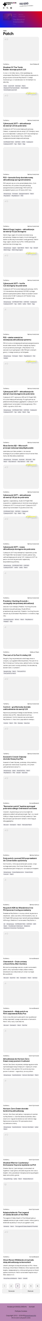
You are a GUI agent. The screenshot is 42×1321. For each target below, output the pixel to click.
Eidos (5, 86)
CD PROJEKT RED (9, 142)
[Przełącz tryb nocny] (11, 8)
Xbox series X (21, 461)
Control (6, 723)
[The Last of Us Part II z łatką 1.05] (21, 637)
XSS (28, 461)
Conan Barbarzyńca (18, 872)
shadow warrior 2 (28, 1179)
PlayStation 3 (15, 196)
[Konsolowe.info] (9, 4)
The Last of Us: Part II (10, 673)
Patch (23, 86)
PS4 (11, 621)
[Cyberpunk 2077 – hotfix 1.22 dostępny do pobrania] (21, 265)
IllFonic (17, 619)
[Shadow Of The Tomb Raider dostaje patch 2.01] (21, 49)
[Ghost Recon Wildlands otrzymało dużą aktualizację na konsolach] (21, 1241)
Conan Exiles (29, 872)
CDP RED (17, 142)
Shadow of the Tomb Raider (11, 88)
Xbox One (26, 723)
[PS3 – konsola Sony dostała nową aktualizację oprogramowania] (21, 159)
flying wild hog (8, 1179)
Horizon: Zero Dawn (27, 1075)
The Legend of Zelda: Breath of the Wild (26, 1226)
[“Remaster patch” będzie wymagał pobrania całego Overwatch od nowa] (21, 788)
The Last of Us (21, 671)
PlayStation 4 (29, 619)
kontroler (21, 459)
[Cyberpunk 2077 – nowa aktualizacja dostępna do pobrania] (21, 528)
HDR (34, 924)
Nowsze (12, 1291)
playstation (7, 196)
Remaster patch (27, 825)
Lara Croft (11, 86)
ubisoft (36, 248)
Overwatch (13, 825)
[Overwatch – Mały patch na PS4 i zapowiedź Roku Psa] (21, 993)
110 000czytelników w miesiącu (26, 4)
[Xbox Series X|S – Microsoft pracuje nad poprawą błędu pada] (21, 427)
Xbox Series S (12, 461)
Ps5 (34, 356)
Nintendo (6, 1226)
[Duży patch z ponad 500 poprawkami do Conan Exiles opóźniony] (21, 840)
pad (34, 459)
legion (14, 248)
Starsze (30, 1291)
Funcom (6, 874)
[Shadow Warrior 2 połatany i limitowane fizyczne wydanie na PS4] (21, 1144)
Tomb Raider (24, 88)
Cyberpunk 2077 (8, 144)
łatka (24, 304)
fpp (15, 144)
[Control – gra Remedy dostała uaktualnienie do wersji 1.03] (21, 688)
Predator (6, 621)
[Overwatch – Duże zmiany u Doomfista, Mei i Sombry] (21, 943)
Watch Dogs (7, 250)
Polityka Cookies (21, 1311)
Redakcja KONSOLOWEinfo (17, 1307)
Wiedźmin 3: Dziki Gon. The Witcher (14, 928)
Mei (18, 978)
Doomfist (12, 978)
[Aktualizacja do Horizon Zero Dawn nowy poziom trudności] (21, 1040)
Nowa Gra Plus (21, 770)
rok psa (24, 1025)
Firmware (15, 193)
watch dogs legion (17, 250)
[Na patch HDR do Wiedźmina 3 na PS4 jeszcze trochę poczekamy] (21, 889)
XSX (31, 461)
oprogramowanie (24, 193)
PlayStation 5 (27, 356)
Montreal (17, 86)
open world (21, 248)
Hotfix (19, 304)
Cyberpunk (30, 142)
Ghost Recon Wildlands (10, 1278)
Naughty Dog (7, 671)
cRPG (23, 142)
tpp (31, 248)
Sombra (35, 978)
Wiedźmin (27, 926)
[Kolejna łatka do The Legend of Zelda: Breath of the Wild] (21, 1194)
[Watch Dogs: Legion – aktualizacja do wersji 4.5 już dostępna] (21, 211)
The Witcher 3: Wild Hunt (16, 926)
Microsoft (28, 459)
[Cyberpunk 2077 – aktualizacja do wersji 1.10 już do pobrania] (21, 477)
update (6, 358)
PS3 (22, 196)
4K (4, 924)
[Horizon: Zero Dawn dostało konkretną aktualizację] (21, 1090)
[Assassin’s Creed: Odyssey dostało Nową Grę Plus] (21, 738)
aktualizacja (7, 193)
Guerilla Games (16, 1075)
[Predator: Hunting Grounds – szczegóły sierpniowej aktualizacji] (21, 583)
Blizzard (6, 825)
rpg (24, 144)
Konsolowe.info (30, 1315)
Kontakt (32, 1307)
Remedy (20, 723)
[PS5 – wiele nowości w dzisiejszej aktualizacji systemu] (21, 319)
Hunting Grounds (8, 619)
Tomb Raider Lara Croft (10, 90)
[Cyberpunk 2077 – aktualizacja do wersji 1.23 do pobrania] (21, 105)
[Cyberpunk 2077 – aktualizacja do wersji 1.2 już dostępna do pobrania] (21, 373)
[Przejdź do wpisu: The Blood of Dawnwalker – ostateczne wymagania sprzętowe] (7, 17)
